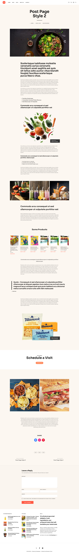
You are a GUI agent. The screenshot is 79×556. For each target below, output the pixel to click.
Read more (12, 253)
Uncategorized (46, 23)
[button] (69, 2)
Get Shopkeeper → (53, 535)
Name (23, 489)
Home (9, 2)
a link (57, 141)
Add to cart (22, 251)
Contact (27, 2)
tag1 (35, 452)
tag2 (39, 452)
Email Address (43, 489)
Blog (17, 2)
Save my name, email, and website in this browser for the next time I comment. (39, 498)
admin (32, 23)
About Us (22, 2)
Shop (13, 2)
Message (24, 476)
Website (23, 494)
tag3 (43, 452)
